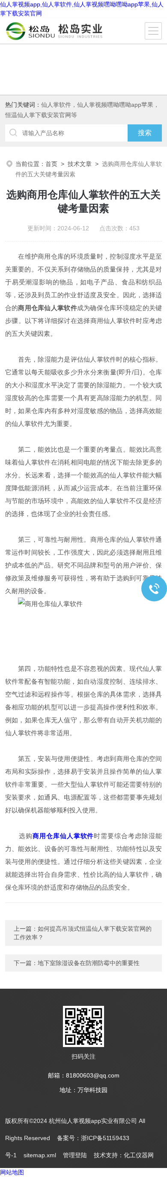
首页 (51, 163)
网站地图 (12, 1172)
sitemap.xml (40, 1155)
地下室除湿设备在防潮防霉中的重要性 (89, 963)
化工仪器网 (139, 1155)
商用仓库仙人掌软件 (63, 835)
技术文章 (80, 163)
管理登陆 (75, 1155)
